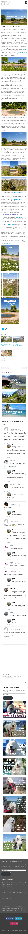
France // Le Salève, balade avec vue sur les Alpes (12, 908)
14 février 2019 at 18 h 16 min (18, 512)
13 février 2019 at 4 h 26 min (15, 429)
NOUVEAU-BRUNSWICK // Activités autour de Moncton (14, 886)
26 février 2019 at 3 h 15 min (15, 614)
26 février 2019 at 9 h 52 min (18, 620)
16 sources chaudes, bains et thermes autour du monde (14, 882)
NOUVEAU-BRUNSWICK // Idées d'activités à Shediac (13, 884)
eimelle (11, 545)
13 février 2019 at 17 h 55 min (16, 486)
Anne (11, 503)
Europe (24, 10)
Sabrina (11, 612)
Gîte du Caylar (11, 224)
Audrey (12, 10)
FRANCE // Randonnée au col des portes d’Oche (12, 904)
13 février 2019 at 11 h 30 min (18, 471)
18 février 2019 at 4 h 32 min (15, 571)
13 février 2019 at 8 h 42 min (18, 446)
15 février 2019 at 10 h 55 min (16, 521)
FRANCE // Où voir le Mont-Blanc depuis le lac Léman (13, 910)
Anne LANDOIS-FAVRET (15, 484)
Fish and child (20, 52)
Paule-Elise (12, 460)
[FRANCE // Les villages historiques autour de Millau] (6, 353)
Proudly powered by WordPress (8, 930)
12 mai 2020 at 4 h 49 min (15, 629)
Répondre (6, 443)
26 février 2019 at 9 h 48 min (18, 604)
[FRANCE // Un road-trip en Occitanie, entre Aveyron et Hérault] (18, 339)
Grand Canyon (17, 192)
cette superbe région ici (8, 238)
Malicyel (11, 519)
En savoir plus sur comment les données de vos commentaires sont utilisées (14, 676)
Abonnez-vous (7, 698)
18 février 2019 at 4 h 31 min (15, 563)
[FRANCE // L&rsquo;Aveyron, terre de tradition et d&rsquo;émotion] (6, 339)
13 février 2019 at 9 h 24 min (15, 462)
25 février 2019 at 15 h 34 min (16, 589)
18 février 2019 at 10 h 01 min (18, 553)
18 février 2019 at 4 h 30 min (15, 546)
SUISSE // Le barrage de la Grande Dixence (11, 902)
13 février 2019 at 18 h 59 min (18, 494)
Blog (21, 10)
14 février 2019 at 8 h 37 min (15, 504)
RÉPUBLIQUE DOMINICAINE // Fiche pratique (12, 906)
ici (18, 235)
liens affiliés (9, 243)
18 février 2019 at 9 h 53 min (18, 531)
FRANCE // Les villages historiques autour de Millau (6, 358)
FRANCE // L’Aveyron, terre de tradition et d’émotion (6, 344)
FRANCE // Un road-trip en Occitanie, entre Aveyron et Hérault (18, 344)
